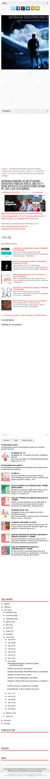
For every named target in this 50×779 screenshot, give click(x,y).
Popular (6, 440)
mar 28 (10, 643)
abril (7, 634)
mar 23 (10, 652)
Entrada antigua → (41, 315)
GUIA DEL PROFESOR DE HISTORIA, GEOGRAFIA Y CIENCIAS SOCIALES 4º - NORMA (29, 535)
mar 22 (10, 655)
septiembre (10, 619)
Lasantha (39, 774)
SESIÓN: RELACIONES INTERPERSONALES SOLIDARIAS (27, 672)
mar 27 (10, 646)
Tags (15, 440)
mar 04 (10, 709)
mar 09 (10, 699)
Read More (30, 256)
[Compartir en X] (7, 237)
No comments (38, 192)
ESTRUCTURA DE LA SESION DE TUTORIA (22, 686)
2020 (6, 604)
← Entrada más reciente (11, 315)
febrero (9, 713)
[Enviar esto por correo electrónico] (2, 237)
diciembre (9, 612)
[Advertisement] (25, 88)
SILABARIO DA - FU (18, 453)
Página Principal (27, 315)
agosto (8, 622)
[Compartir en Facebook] (9, 237)
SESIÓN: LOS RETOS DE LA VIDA (19, 675)
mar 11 (10, 693)
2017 (6, 610)
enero (8, 716)
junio (8, 628)
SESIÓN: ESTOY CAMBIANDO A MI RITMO (22, 678)
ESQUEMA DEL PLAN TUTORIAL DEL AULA (23, 689)
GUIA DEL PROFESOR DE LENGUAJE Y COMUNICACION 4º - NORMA (25, 548)
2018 (6, 607)
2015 (6, 723)
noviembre (10, 615)
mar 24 (10, 649)
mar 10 (10, 696)
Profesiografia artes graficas (11, 465)
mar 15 (10, 661)
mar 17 (10, 658)
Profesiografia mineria (9, 445)
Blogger (39, 771)
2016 (6, 720)
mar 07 (10, 703)
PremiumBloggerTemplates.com (15, 775)
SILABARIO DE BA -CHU (20, 510)
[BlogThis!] (5, 237)
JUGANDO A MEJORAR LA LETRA (23, 522)
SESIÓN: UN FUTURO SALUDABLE (20, 669)
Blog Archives (27, 440)
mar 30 (10, 639)
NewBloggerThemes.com (37, 775)
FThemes (18, 774)
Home (4, 169)
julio (7, 625)
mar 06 (10, 706)
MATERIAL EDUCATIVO (11, 192)
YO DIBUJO (15, 473)
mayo (8, 631)
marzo (8, 637)
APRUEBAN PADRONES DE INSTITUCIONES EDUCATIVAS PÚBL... (23, 664)
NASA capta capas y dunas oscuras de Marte (29, 301)
